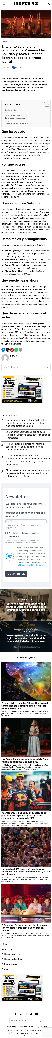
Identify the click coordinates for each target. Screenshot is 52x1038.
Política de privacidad (12, 959)
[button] (48, 367)
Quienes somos (9, 964)
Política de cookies (10, 954)
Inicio (4, 944)
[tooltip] (3, 350)
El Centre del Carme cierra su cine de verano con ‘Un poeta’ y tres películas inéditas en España (24, 928)
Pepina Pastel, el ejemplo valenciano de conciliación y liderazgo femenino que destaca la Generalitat (25, 446)
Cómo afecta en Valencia (13, 115)
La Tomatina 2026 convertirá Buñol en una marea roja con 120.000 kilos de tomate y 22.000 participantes (25, 871)
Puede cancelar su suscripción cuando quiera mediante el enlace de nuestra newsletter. (22, 541)
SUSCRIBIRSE (16, 574)
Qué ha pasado (10, 110)
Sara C (20, 67)
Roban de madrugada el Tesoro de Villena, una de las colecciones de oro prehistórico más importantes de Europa (27, 423)
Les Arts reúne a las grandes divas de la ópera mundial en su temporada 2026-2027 (25, 760)
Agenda (5, 41)
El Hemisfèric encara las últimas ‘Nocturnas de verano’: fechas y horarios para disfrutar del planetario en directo (27, 473)
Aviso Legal (7, 949)
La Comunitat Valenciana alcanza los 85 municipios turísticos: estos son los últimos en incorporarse (28, 434)
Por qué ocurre (10, 113)
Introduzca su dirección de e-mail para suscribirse (25, 514)
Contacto (5, 969)
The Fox (43, 1026)
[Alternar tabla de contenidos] (45, 104)
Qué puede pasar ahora (13, 121)
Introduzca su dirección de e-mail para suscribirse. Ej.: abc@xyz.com (25, 526)
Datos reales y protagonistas (15, 118)
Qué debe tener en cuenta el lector (17, 123)
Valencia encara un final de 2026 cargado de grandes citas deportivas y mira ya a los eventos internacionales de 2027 (23, 815)
